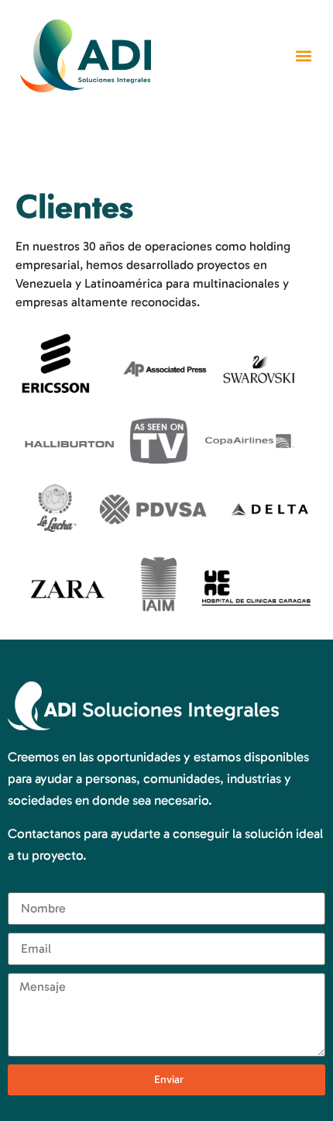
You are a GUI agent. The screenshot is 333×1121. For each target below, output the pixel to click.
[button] (304, 56)
